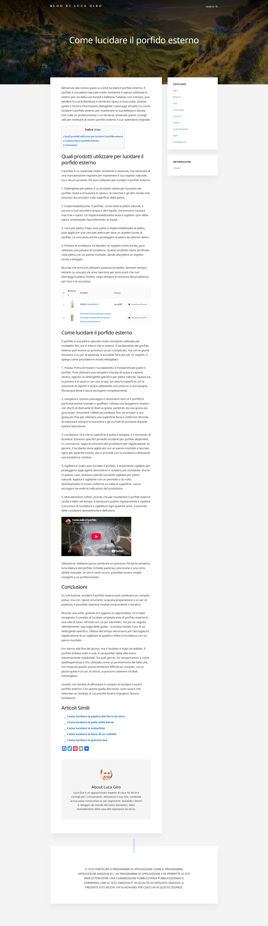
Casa (175, 103)
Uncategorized (179, 142)
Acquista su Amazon (139, 304)
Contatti (176, 168)
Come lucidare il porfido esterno (81, 141)
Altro (175, 91)
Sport (175, 135)
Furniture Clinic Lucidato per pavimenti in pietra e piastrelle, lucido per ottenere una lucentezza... (95, 318)
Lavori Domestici (180, 129)
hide (97, 129)
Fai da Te (177, 116)
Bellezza (177, 97)
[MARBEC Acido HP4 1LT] (72, 304)
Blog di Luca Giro (76, 6)
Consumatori (178, 110)
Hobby (176, 123)
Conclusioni (70, 145)
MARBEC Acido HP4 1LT (89, 304)
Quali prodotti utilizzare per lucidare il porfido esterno (93, 136)
